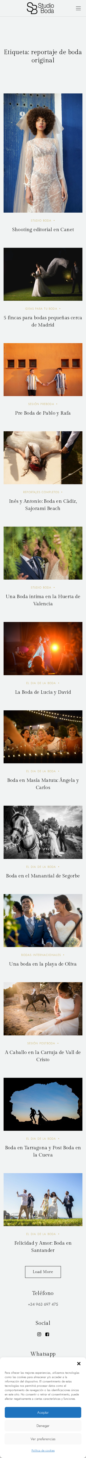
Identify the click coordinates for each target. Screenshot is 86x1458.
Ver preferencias (43, 1439)
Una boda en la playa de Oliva (43, 964)
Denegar (43, 1425)
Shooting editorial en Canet (43, 230)
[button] (78, 1363)
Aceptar (43, 1412)
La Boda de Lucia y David (43, 692)
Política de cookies (43, 1450)
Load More (43, 1272)
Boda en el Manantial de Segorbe (43, 876)
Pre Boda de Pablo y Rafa (43, 413)
